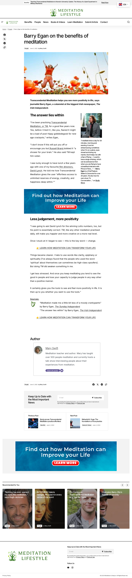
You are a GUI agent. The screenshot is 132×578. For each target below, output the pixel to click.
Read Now (104, 2)
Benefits (26, 2)
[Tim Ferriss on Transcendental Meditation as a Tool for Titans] (82, 509)
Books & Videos (86, 425)
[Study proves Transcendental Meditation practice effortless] (45, 421)
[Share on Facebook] (5, 35)
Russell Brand (56, 148)
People (10, 29)
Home (4, 29)
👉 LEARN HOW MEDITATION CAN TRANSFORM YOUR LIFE (66, 248)
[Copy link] (5, 47)
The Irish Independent (91, 310)
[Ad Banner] (66, 201)
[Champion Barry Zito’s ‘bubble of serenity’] (114, 509)
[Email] (61, 370)
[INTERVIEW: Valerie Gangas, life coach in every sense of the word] (50, 509)
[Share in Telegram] (5, 43)
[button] (2, 22)
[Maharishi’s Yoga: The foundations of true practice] (87, 421)
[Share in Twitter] (5, 39)
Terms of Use (81, 403)
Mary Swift (51, 348)
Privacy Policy (70, 403)
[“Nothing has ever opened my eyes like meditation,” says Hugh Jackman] (17, 509)
